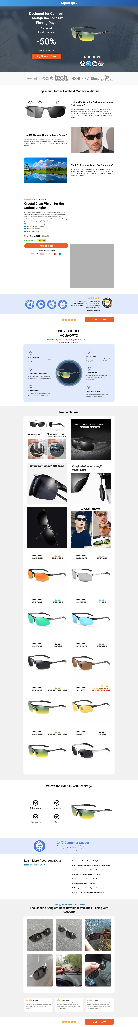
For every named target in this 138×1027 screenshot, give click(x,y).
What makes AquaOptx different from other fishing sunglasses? (91, 865)
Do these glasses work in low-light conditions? (86, 888)
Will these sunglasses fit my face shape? (84, 879)
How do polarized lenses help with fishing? (85, 861)
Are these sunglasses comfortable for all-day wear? (88, 870)
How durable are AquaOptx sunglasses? (84, 883)
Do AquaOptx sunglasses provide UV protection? (87, 874)
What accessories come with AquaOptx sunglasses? (88, 892)
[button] (72, 221)
